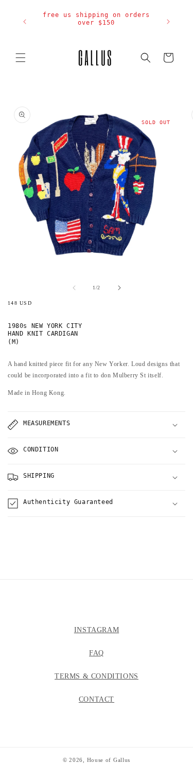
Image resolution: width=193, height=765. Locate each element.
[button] (20, 57)
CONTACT (96, 699)
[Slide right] (119, 287)
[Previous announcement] (24, 21)
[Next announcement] (168, 21)
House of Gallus (109, 760)
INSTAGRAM (96, 630)
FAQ (96, 653)
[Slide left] (74, 287)
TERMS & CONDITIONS (96, 676)
